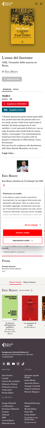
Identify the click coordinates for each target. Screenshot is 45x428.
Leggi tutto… (8, 153)
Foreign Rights (7, 392)
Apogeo (27, 406)
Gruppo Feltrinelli (9, 403)
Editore (6, 369)
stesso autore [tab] (15, 282)
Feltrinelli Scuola (8, 423)
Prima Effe (28, 411)
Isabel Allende (30, 380)
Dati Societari (7, 375)
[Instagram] (22, 364)
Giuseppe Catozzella (32, 386)
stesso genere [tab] (29, 282)
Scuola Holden (30, 414)
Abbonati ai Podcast (9, 384)
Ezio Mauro (11, 71)
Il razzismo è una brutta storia (31, 418)
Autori (28, 369)
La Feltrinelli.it (7, 406)
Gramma (5, 411)
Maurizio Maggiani (31, 391)
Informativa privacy (10, 387)
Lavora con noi (30, 422)
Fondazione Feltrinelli (10, 409)
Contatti (5, 378)
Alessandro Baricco (31, 383)
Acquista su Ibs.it (16, 110)
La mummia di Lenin (30, 324)
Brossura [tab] (7, 89)
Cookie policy (7, 390)
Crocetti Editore (8, 420)
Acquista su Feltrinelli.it (17, 104)
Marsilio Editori (30, 409)
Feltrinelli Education (32, 403)
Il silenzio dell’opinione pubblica (10, 325)
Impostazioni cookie (21, 240)
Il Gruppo (7, 397)
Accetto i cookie (22, 233)
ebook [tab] (15, 89)
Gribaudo (5, 414)
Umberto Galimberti (32, 389)
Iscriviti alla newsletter (11, 381)
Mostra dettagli (31, 225)
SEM (4, 417)
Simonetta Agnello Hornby (31, 376)
